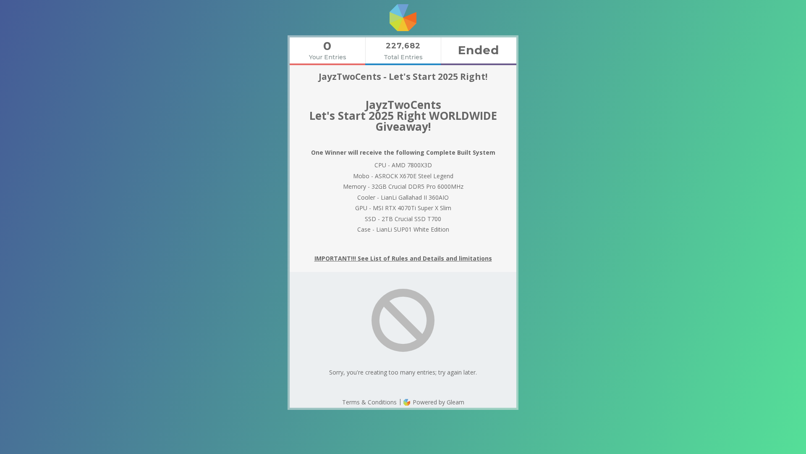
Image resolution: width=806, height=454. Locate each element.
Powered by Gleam (437, 402)
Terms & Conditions (369, 402)
